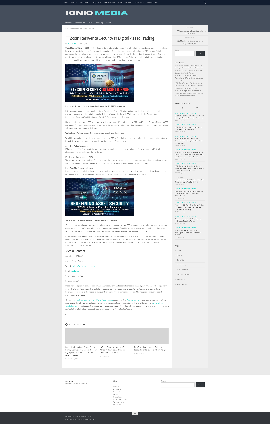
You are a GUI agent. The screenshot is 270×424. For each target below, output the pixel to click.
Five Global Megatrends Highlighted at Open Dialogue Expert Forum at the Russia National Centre (189, 193)
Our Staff (116, 394)
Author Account (152, 3)
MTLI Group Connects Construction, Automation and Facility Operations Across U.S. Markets (189, 78)
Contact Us (84, 3)
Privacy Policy (96, 3)
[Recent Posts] (182, 108)
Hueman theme (91, 419)
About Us (74, 3)
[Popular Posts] (197, 108)
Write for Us (139, 3)
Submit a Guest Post (125, 3)
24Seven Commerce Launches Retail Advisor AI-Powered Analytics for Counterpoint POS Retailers (113, 350)
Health (108, 23)
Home (66, 3)
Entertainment (79, 23)
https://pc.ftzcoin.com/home (84, 266)
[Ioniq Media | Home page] (96, 13)
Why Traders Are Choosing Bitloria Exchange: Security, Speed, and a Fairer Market (188, 232)
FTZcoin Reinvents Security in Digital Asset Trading (93, 300)
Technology (99, 23)
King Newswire (133, 300)
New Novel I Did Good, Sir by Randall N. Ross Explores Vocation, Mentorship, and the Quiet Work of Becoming (189, 207)
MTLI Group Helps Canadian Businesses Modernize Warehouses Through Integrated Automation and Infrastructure (189, 93)
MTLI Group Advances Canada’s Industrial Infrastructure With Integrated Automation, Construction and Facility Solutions (189, 85)
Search (177, 50)
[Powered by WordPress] (73, 419)
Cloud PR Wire (73, 44)
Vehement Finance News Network (79, 28)
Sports (90, 23)
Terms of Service (109, 3)
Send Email (75, 271)
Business (68, 23)
